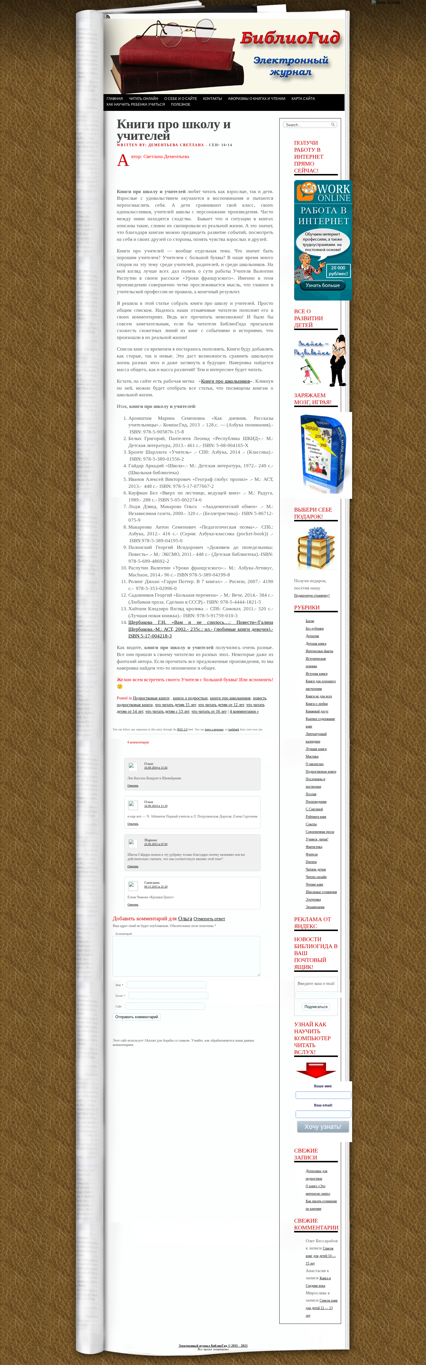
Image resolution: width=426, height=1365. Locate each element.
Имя (119, 985)
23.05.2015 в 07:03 (156, 844)
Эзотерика (313, 899)
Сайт (118, 1006)
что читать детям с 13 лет (167, 711)
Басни (310, 621)
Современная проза (320, 832)
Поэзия (311, 794)
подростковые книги (135, 704)
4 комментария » (244, 711)
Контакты (212, 99)
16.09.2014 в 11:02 (156, 767)
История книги (316, 674)
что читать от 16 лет (209, 711)
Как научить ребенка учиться (136, 104)
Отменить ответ (209, 918)
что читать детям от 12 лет (221, 704)
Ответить (133, 785)
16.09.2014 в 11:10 (156, 805)
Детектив (312, 636)
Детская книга (316, 644)
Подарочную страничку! (312, 595)
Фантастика (314, 847)
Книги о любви (317, 704)
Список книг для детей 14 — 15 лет (321, 1255)
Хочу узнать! (323, 1126)
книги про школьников (230, 698)
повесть (259, 698)
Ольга (185, 918)
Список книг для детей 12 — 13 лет (322, 1308)
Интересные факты (319, 651)
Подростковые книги (151, 698)
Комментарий (124, 933)
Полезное (180, 104)
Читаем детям (316, 869)
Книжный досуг (317, 711)
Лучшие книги (316, 749)
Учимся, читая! (317, 839)
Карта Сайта (303, 99)
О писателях (315, 764)
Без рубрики (315, 628)
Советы (311, 824)
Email (120, 995)
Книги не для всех (319, 696)
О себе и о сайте (180, 99)
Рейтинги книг (316, 817)
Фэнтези (312, 854)
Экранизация (315, 907)
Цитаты (311, 862)
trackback (233, 729)
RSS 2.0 (182, 729)
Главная (115, 99)
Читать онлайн (143, 99)
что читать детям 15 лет (175, 704)
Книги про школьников (225, 381)
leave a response (214, 729)
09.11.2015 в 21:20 (156, 886)
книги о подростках (190, 698)
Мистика (312, 756)
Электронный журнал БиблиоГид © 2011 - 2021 (213, 1345)
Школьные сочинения (321, 892)
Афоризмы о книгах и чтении (256, 99)
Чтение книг (314, 884)
